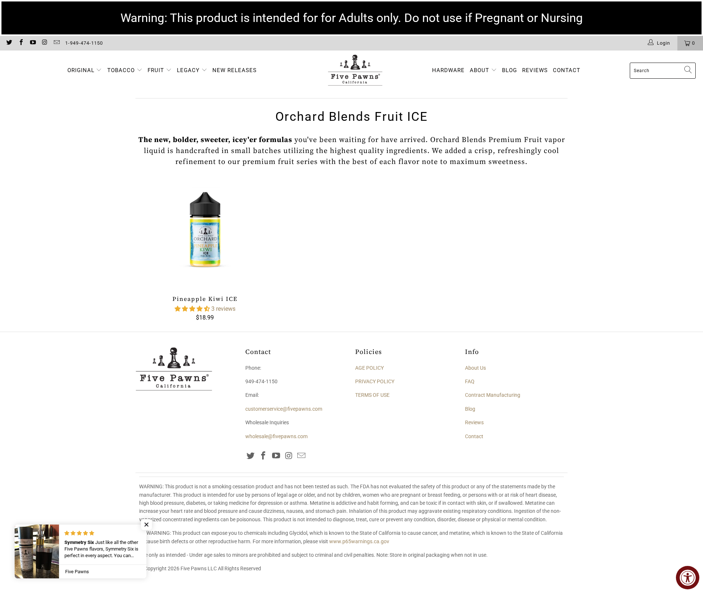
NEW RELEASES (234, 70)
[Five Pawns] (355, 70)
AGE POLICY (369, 368)
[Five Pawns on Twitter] (8, 43)
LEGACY (189, 70)
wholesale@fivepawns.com (276, 436)
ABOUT (480, 70)
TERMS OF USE (372, 395)
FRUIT (156, 70)
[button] (192, 308)
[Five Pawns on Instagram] (44, 43)
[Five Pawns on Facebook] (20, 43)
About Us (475, 368)
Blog (470, 409)
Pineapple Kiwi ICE (205, 233)
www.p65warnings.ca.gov (359, 541)
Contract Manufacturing (492, 395)
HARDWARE (448, 70)
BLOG (509, 70)
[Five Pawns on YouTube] (32, 43)
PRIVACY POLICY (374, 381)
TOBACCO (121, 70)
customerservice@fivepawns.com (283, 409)
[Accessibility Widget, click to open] (687, 577)
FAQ (470, 381)
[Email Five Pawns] (56, 43)
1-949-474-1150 (84, 43)
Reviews (474, 422)
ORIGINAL (80, 70)
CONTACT (566, 70)
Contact (474, 436)
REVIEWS (535, 70)
